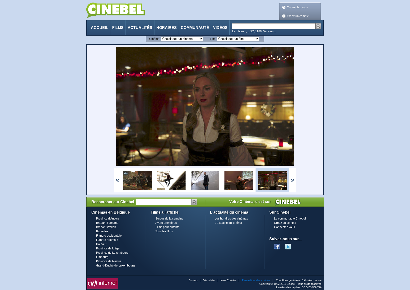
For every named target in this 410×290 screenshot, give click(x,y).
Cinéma (154, 39)
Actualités (140, 28)
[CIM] (102, 279)
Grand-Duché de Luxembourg (115, 265)
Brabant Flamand (107, 223)
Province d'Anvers (107, 218)
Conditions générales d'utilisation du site (298, 280)
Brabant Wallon (106, 227)
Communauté (195, 28)
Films (118, 28)
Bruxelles (102, 231)
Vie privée (209, 280)
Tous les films (164, 231)
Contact (193, 280)
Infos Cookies (228, 280)
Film (212, 39)
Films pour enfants (167, 227)
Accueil (99, 28)
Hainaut (101, 244)
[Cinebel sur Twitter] (290, 245)
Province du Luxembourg (112, 252)
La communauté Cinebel (290, 218)
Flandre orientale (107, 240)
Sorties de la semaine (169, 218)
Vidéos (220, 28)
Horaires (166, 28)
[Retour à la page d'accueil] (115, 10)
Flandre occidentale (109, 235)
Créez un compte (298, 16)
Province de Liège (108, 248)
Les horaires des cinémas (231, 218)
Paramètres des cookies (256, 280)
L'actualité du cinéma (228, 223)
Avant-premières (166, 223)
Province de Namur (108, 261)
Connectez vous (297, 7)
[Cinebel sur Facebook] (276, 245)
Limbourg (102, 257)
